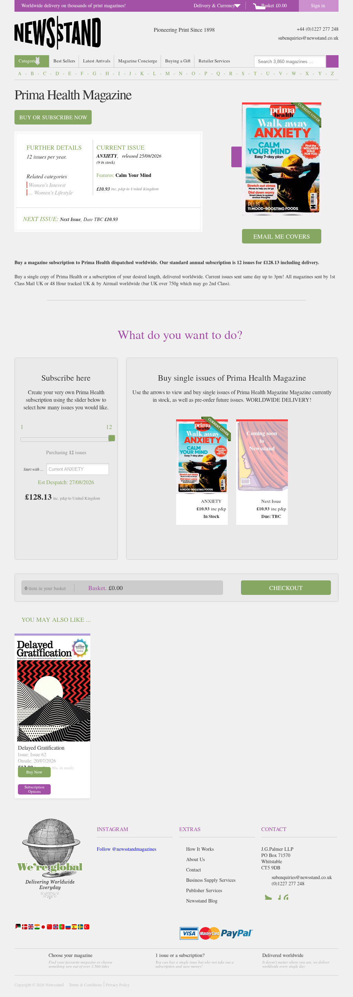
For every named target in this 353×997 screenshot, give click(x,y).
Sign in (318, 5)
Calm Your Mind (133, 175)
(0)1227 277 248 (288, 883)
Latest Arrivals (96, 61)
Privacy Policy (118, 984)
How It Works (200, 849)
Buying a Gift (178, 61)
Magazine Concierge (137, 61)
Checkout (286, 588)
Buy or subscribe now (53, 117)
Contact (193, 869)
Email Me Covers (281, 236)
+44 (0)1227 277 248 (318, 29)
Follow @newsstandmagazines (126, 849)
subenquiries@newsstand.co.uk (308, 37)
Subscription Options (34, 789)
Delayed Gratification (41, 747)
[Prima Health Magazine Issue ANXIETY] (281, 160)
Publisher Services (204, 890)
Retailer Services (214, 61)
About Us (195, 859)
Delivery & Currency (214, 5)
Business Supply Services (210, 880)
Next (236, 157)
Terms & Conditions (85, 984)
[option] (281, 158)
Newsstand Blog (202, 900)
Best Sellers (64, 61)
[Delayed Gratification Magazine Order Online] (52, 739)
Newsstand (55, 984)
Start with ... (33, 469)
